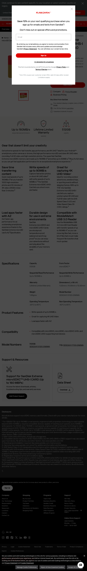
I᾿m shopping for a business (44, 62)
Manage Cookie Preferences (27, 567)
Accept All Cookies (74, 567)
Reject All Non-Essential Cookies (52, 567)
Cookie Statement (27, 563)
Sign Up (43, 55)
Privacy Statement (11, 563)
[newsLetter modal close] (71, 9)
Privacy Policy (61, 67)
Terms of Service (41, 69)
